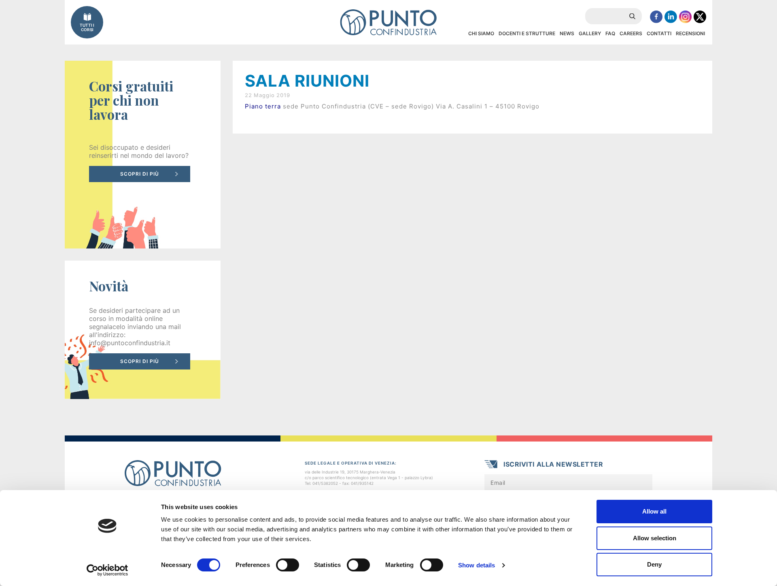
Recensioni (690, 33)
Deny (654, 564)
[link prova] (143, 330)
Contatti (659, 33)
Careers (631, 33)
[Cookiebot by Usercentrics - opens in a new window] (107, 570)
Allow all (654, 511)
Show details (476, 565)
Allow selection (654, 538)
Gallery (590, 33)
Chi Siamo (481, 33)
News (567, 33)
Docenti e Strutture (527, 33)
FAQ (610, 33)
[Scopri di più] (143, 154)
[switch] (287, 564)
